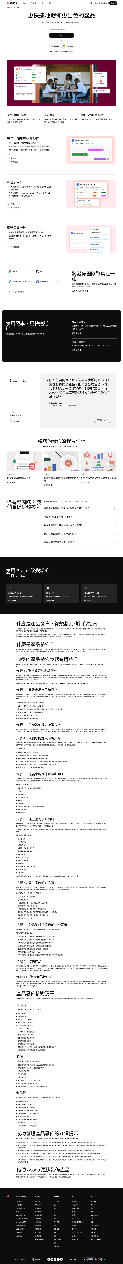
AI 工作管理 (20, 1229)
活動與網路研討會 (78, 1222)
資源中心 (75, 1218)
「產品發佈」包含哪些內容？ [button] (58, 517)
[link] (9, 8)
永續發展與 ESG (96, 1239)
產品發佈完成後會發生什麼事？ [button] (59, 542)
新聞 (92, 1222)
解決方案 (33, 3)
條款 (71, 1259)
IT (54, 1212)
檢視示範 (49, 600)
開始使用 (113, 3)
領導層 (93, 1205)
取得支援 (75, 1205)
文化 (92, 1218)
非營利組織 (57, 1239)
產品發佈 (38, 1222)
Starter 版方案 (20, 1215)
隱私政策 (64, 51)
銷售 (55, 1218)
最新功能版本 (20, 1208)
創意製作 (38, 1208)
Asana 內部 (94, 1215)
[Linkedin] (51, 1259)
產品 (24, 3)
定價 (50, 3)
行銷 (55, 1205)
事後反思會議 (41, 983)
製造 (55, 1236)
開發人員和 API (77, 1232)
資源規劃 (38, 1225)
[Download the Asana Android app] (100, 1259)
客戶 (92, 1208)
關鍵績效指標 (35, 781)
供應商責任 (94, 1236)
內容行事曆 (38, 1205)
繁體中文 (37, 1259)
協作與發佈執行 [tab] (66, 501)
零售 (55, 1225)
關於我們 (93, 1201)
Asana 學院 (76, 1208)
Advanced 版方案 (22, 1218)
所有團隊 (56, 1246)
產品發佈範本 (36, 1142)
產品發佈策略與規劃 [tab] (50, 501)
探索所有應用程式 (79, 291)
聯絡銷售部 (104, 3)
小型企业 (56, 1201)
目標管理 (38, 1212)
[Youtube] (61, 1259)
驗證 (73, 1212)
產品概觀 (19, 1201)
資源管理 (19, 1236)
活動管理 (38, 1201)
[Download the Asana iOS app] (88, 1259)
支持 (43, 3)
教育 (55, 1232)
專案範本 (75, 1225)
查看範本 (75, 333)
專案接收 (38, 1232)
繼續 (61, 35)
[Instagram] (55, 1259)
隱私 (75, 1259)
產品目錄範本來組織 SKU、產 (59, 876)
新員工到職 (38, 1215)
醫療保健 (56, 1222)
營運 (55, 1208)
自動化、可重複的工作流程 (42, 1153)
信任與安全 (94, 1229)
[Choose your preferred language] (91, 3)
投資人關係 (94, 1225)
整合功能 (40, 1157)
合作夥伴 (75, 1236)
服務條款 (70, 51)
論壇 (73, 1215)
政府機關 (56, 1229)
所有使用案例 (39, 1239)
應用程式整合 (20, 1225)
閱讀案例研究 (102, 420)
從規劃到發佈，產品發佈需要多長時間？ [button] (63, 525)
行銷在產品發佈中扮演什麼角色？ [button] (60, 534)
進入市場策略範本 (22, 745)
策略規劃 (38, 1229)
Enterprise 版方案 (22, 1222)
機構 (55, 1243)
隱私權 (93, 1232)
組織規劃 (38, 1218)
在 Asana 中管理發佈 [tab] (81, 501)
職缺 (92, 1212)
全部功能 (19, 1205)
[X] (48, 1259)
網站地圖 (75, 1239)
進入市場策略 (23, 743)
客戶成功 (75, 1229)
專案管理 (19, 1232)
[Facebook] (58, 1259)
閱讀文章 (10, 482)
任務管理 (38, 1236)
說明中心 (75, 1201)
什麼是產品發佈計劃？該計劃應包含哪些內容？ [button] (66, 508)
